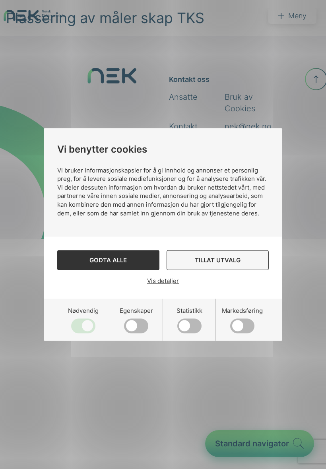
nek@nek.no (248, 126)
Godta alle (108, 260)
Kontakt (183, 126)
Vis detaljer (163, 281)
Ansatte (183, 97)
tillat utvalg (218, 260)
